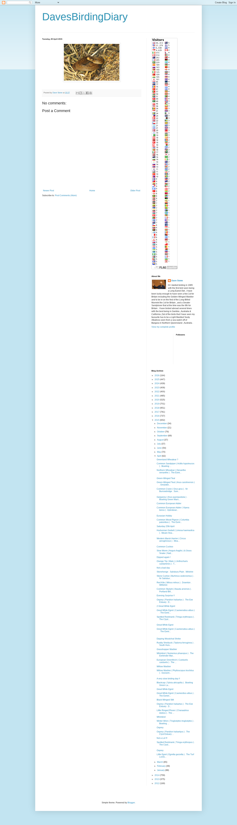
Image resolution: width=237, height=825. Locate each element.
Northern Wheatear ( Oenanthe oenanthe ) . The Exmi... (171, 471)
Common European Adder (169, 503)
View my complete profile (163, 327)
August (160, 440)
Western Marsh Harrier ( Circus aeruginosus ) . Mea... (171, 539)
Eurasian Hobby (164, 516)
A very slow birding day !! (168, 678)
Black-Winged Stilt (165, 700)
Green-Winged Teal (166, 478)
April (159, 456)
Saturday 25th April (166, 526)
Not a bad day (163, 568)
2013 (157, 779)
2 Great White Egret (166, 606)
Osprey (160, 727)
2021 (157, 396)
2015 (157, 420)
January (161, 770)
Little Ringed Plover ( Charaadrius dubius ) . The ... (173, 711)
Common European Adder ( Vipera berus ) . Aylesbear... (173, 508)
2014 (157, 775)
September (162, 435)
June (159, 448)
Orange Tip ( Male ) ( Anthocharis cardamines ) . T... (172, 562)
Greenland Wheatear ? (167, 459)
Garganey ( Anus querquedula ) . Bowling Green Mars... (172, 498)
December (162, 423)
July (159, 444)
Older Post (135, 190)
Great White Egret (165, 625)
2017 (157, 412)
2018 (157, 408)
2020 (157, 400)
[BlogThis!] (80, 93)
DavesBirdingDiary (85, 17)
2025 (157, 379)
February (161, 766)
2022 (157, 391)
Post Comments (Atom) (66, 195)
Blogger (131, 802)
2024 (157, 383)
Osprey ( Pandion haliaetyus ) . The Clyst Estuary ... (173, 732)
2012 (157, 783)
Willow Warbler (164, 666)
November (162, 427)
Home (92, 190)
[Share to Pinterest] (90, 93)
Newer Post (48, 190)
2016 (157, 416)
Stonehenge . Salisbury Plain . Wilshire (175, 572)
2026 (157, 375)
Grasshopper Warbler (167, 649)
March (160, 762)
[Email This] (77, 93)
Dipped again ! (164, 557)
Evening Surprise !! (166, 595)
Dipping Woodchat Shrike (169, 639)
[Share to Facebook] (87, 93)
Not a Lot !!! (162, 738)
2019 (157, 404)
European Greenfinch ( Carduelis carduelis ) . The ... (172, 661)
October (161, 431)
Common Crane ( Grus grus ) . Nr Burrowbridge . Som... (172, 490)
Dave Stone (177, 280)
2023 (157, 387)
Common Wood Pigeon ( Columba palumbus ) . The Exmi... (173, 521)
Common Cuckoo (165, 546)
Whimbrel (161, 717)
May (159, 452)
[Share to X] (84, 93)
